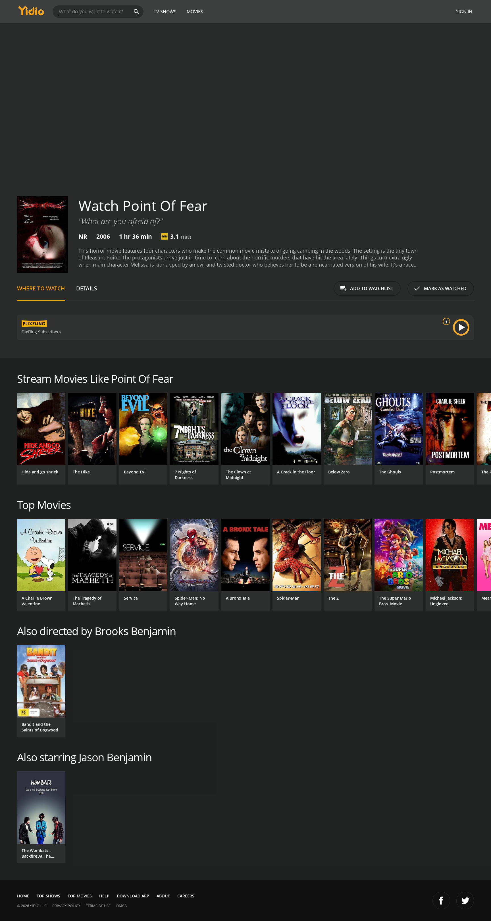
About (163, 896)
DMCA (121, 905)
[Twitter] (465, 900)
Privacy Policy (66, 905)
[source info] (445, 321)
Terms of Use (98, 905)
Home (23, 896)
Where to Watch (41, 288)
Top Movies (80, 896)
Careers (185, 896)
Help (104, 896)
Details (86, 288)
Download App (133, 896)
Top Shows (48, 896)
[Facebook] (441, 900)
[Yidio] (31, 12)
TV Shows (165, 12)
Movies (195, 12)
